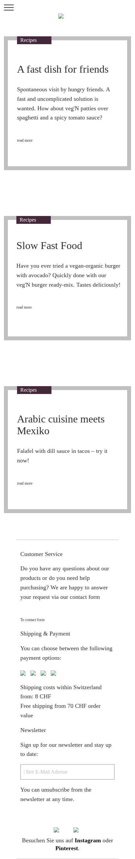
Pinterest (66, 848)
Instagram (88, 840)
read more (24, 140)
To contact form (32, 619)
